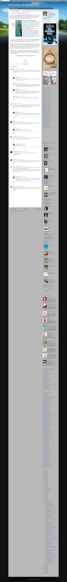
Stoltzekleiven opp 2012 (47, 381)
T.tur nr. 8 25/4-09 (46, 442)
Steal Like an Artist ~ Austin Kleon (51, 221)
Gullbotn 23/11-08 (46, 457)
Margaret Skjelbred (13, 39)
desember (46, 487)
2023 (45, 475)
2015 (45, 486)
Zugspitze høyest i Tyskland (47, 398)
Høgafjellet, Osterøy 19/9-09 (47, 423)
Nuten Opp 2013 (45, 372)
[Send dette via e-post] (23, 64)
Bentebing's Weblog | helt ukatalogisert (48, 181)
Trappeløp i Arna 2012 (46, 379)
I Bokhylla (46, 160)
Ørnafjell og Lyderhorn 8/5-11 (48, 403)
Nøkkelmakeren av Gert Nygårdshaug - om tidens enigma (51, 527)
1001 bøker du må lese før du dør (48, 120)
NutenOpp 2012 (45, 383)
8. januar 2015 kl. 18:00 (18, 103)
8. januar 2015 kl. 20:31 (23, 166)
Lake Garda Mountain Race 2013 (48, 369)
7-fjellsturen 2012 (46, 387)
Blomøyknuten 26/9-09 (46, 421)
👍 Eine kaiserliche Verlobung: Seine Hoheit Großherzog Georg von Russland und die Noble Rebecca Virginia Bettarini (51, 281)
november (46, 489)
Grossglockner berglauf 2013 (48, 373)
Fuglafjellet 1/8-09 (46, 427)
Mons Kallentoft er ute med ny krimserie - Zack (50, 507)
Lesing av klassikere (48, 8)
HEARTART (46, 153)
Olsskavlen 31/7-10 (46, 411)
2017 (45, 483)
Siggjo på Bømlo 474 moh (47, 436)
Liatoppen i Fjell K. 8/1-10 (47, 417)
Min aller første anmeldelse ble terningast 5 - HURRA (52, 273)
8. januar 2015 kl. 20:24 (21, 159)
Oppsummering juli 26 (47, 203)
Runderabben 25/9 (46, 408)
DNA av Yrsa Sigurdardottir (51, 354)
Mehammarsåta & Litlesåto (47, 437)
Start (11, 8)
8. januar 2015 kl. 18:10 (22, 112)
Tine (16, 77)
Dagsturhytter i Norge (24, 8)
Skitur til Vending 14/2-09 (47, 448)
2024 (45, 474)
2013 (45, 566)
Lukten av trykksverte (48, 236)
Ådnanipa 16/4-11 (46, 406)
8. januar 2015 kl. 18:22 (22, 96)
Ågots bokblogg (47, 205)
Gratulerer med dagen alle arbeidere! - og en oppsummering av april (51, 341)
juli (45, 494)
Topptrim (44, 467)
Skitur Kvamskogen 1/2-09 (47, 451)
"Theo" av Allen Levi (51, 186)
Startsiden (25, 209)
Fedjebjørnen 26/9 (46, 407)
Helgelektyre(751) (50, 161)
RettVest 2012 (45, 382)
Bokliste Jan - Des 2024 (47, 91)
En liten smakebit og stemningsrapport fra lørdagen (50, 546)
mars (46, 500)
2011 (45, 569)
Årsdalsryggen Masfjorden (47, 432)
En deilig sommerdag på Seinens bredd (51, 266)
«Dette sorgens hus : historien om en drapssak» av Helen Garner (51, 176)
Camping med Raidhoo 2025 (34, 8)
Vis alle (56, 293)
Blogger (38, 579)
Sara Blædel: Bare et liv (51, 206)
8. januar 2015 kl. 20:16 (23, 151)
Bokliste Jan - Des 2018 (47, 99)
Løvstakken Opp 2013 (46, 377)
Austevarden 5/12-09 (46, 418)
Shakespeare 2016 (46, 124)
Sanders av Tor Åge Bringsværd (51, 288)
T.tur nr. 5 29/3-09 (46, 446)
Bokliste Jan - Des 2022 (47, 94)
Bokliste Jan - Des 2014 (47, 104)
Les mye (45, 226)
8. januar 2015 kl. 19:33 (21, 136)
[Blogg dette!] (24, 64)
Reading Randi (46, 257)
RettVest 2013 (45, 371)
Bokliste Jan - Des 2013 (47, 105)
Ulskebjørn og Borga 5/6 (47, 401)
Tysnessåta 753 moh (46, 433)
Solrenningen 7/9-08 (46, 463)
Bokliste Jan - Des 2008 (47, 111)
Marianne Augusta (16, 166)
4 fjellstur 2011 (45, 402)
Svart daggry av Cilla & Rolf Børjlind (50, 537)
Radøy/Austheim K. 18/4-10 (47, 416)
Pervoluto (45, 174)
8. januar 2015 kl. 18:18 (22, 89)
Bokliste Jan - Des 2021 (47, 95)
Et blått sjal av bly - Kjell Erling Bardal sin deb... (50, 515)
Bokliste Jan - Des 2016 (47, 101)
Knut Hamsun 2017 (46, 121)
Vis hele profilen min (46, 19)
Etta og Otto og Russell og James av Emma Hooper (51, 326)
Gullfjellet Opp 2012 (46, 386)
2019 (45, 481)
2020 (45, 479)
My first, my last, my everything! (49, 192)
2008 (45, 573)
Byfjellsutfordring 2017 (46, 126)
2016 (45, 485)
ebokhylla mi (46, 233)
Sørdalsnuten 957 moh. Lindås (48, 431)
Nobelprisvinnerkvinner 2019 (47, 119)
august (46, 493)
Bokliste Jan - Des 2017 (47, 100)
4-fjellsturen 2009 (46, 438)
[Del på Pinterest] (27, 64)
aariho (14, 186)
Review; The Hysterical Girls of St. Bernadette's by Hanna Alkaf (49, 238)
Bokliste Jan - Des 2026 (47, 89)
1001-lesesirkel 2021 (46, 116)
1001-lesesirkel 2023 (46, 114)
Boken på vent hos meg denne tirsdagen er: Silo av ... (50, 529)
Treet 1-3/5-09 (45, 441)
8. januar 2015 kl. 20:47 (22, 144)
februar (46, 501)
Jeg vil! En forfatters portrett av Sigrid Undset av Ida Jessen (51, 169)
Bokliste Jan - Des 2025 (47, 90)
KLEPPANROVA (46, 185)
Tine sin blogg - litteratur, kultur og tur (23, 5)
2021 (45, 478)
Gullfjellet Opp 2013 (46, 374)
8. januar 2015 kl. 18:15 (22, 83)
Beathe (16, 83)
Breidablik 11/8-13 (46, 393)
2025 (45, 472)
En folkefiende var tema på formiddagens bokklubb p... (49, 504)
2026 (45, 471)
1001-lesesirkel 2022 (46, 115)
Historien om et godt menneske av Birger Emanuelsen (50, 334)
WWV (42, 8)
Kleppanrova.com (16, 151)
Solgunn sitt (46, 271)
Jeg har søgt (46, 241)
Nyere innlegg (13, 209)
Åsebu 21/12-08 (45, 456)
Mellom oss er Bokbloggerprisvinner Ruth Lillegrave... (51, 557)
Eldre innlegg (38, 209)
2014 (45, 565)
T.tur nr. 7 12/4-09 (46, 443)
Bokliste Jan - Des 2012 (47, 106)
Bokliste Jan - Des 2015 (49, 563)
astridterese (15, 136)
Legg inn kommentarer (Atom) (19, 211)
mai (45, 497)
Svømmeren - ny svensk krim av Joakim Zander (50, 533)
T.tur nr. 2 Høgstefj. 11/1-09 (47, 453)
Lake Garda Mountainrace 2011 (48, 397)
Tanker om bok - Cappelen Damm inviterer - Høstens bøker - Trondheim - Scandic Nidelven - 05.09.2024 (52, 260)
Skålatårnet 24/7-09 (46, 428)
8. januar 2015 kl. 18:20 (22, 129)
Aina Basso (46, 244)
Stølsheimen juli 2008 (46, 466)
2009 (45, 572)
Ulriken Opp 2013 (46, 376)
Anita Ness (15, 159)
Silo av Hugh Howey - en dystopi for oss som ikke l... (51, 509)
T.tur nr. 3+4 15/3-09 (46, 447)
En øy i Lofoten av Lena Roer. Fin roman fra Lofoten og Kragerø (51, 148)
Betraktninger (46, 240)
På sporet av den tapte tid (47, 125)
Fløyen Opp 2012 (46, 389)
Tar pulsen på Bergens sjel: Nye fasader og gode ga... (50, 559)
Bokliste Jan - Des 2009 (47, 110)
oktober (46, 490)
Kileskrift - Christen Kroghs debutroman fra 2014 (49, 552)
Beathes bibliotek (47, 199)
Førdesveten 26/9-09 (46, 422)
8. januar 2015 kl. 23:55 (19, 186)
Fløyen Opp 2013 (46, 378)
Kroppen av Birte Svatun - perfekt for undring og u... (50, 513)
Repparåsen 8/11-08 (46, 458)
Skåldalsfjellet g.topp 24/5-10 (48, 413)
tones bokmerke (47, 167)
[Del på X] (25, 64)
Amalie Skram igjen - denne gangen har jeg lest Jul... (51, 539)
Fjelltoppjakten (16, 8)
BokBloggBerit (46, 202)
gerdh (14, 121)
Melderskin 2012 (45, 396)
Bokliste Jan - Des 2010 (47, 109)
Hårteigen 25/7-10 (46, 412)
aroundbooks (46, 264)
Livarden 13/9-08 (46, 462)
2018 (45, 482)
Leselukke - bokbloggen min (49, 212)
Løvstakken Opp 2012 (46, 388)
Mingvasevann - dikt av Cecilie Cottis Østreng (50, 543)
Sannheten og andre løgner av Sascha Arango (50, 541)
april (46, 498)
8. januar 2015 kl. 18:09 (22, 77)
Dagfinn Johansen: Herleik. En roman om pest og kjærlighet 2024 (51, 252)
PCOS (45, 144)
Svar (13, 73)
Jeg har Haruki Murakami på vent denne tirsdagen (50, 511)
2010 (45, 570)
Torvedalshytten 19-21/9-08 (47, 461)
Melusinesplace (47, 219)
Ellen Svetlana (46, 278)
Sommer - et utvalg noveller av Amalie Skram (50, 524)
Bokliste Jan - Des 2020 (47, 96)
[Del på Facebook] (26, 64)
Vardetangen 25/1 (46, 452)
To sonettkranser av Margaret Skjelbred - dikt (50, 550)
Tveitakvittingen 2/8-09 (46, 426)
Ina (13, 103)
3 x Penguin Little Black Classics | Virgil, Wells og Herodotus (52, 194)
